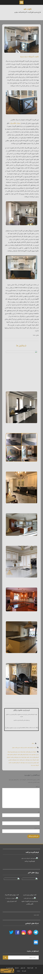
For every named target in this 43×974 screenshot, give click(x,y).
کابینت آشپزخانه (33, 747)
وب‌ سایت (37, 828)
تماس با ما (24, 971)
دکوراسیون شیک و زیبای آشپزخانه (29, 754)
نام (38, 812)
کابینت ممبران (14, 747)
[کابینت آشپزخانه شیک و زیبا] (21, 40)
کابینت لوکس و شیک (34, 762)
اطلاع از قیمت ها (9, 968)
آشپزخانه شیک (33, 752)
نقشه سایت (36, 915)
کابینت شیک (25, 760)
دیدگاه (37, 786)
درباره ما (18, 971)
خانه (36, 968)
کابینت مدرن (20, 747)
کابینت (15, 757)
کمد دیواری (23, 968)
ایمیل (38, 820)
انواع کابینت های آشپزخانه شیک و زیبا (23, 752)
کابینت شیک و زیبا (18, 760)
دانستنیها (17, 968)
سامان (33, 743)
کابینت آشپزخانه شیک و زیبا (29, 56)
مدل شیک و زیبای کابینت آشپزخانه (23, 762)
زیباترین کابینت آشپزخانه (18, 754)
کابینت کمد (27, 8)
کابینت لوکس (11, 760)
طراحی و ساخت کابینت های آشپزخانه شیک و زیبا (26, 757)
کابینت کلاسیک (26, 747)
